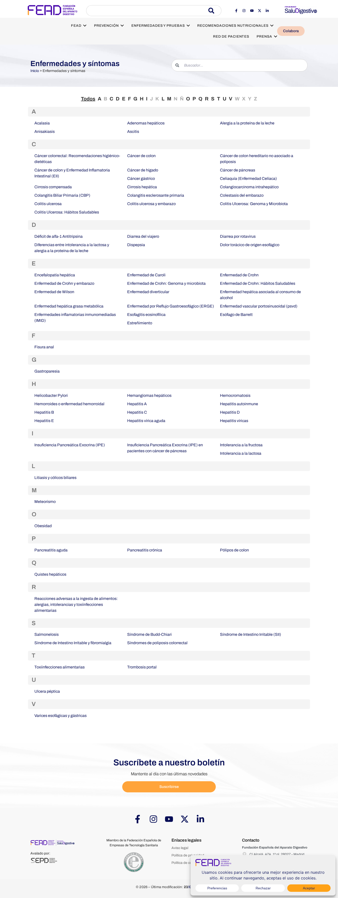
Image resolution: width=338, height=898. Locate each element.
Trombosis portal (142, 667)
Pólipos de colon (234, 550)
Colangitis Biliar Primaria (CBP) (62, 195)
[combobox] (147, 10)
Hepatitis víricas (234, 421)
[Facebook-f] (236, 10)
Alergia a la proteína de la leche (247, 123)
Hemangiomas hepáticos (149, 395)
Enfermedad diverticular (148, 292)
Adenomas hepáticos (146, 123)
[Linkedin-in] (267, 10)
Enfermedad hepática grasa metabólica (68, 306)
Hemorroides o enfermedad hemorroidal (69, 404)
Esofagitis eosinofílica (146, 314)
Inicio (34, 71)
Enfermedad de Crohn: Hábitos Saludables (257, 283)
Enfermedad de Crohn (239, 275)
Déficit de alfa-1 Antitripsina (58, 236)
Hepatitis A (137, 404)
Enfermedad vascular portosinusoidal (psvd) (258, 306)
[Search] (214, 10)
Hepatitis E (44, 421)
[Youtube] (251, 10)
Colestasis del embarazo (242, 195)
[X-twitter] (259, 10)
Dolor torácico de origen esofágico (249, 245)
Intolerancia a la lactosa (240, 453)
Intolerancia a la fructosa (241, 445)
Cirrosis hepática (142, 187)
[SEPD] (43, 860)
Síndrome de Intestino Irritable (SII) (250, 634)
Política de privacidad (187, 855)
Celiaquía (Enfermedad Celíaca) (248, 178)
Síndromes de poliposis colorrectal (157, 643)
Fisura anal (44, 347)
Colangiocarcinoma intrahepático (249, 187)
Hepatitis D (230, 412)
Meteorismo (45, 501)
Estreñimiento (139, 323)
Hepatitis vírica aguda (146, 421)
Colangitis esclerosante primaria (155, 195)
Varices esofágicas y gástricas (60, 715)
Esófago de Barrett (236, 314)
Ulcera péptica (47, 691)
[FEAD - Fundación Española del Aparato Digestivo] (52, 10)
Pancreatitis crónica (144, 550)
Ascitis (133, 131)
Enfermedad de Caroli (146, 275)
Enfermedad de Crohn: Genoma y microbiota (166, 283)
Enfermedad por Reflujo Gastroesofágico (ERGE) (170, 306)
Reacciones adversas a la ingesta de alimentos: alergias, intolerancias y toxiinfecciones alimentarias (76, 604)
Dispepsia (136, 245)
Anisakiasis (44, 131)
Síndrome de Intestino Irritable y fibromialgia (72, 643)
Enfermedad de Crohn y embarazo (64, 283)
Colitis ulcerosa (48, 204)
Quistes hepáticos (50, 574)
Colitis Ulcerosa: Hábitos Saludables (66, 212)
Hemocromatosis (235, 395)
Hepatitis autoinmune (239, 404)
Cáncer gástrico (141, 178)
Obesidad (43, 526)
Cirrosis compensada (53, 187)
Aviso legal (179, 848)
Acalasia (42, 123)
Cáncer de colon (141, 156)
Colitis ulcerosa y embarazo (151, 204)
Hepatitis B (44, 412)
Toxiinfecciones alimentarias (59, 667)
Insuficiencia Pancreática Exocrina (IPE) (69, 445)
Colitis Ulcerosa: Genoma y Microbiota (254, 204)
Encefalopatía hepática (54, 275)
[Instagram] (244, 10)
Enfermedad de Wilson (54, 292)
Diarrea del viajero (143, 236)
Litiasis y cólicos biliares (55, 477)
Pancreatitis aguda (51, 550)
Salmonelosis (46, 634)
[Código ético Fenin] (134, 862)
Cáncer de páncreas (237, 170)
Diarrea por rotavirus (238, 236)
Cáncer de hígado (142, 170)
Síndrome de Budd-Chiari (149, 634)
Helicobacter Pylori (51, 395)
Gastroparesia (47, 371)
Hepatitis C (137, 412)
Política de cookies (185, 863)
